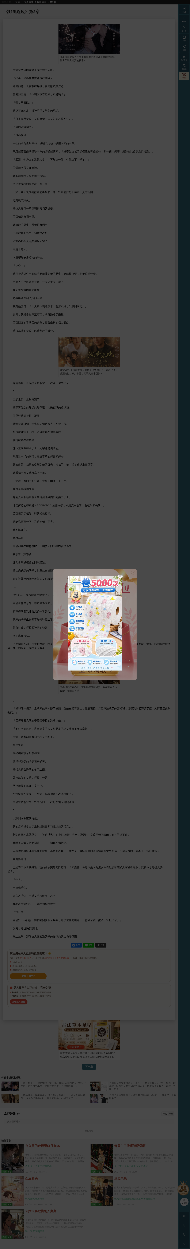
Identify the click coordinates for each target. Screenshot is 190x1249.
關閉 (120, 576)
